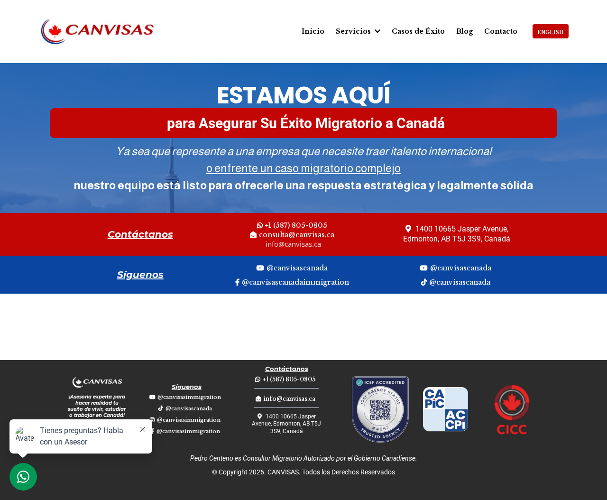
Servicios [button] (354, 31)
